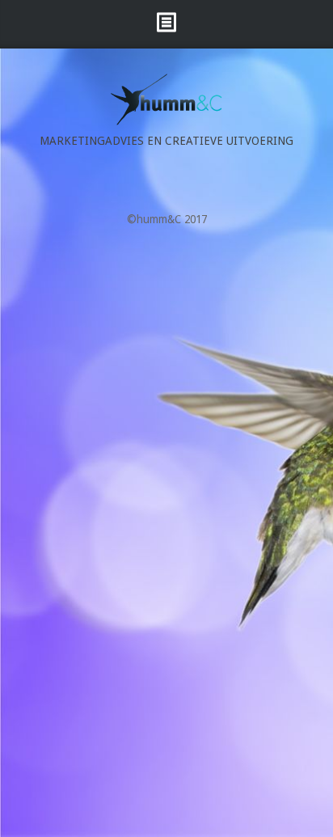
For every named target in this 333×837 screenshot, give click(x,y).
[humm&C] (166, 121)
